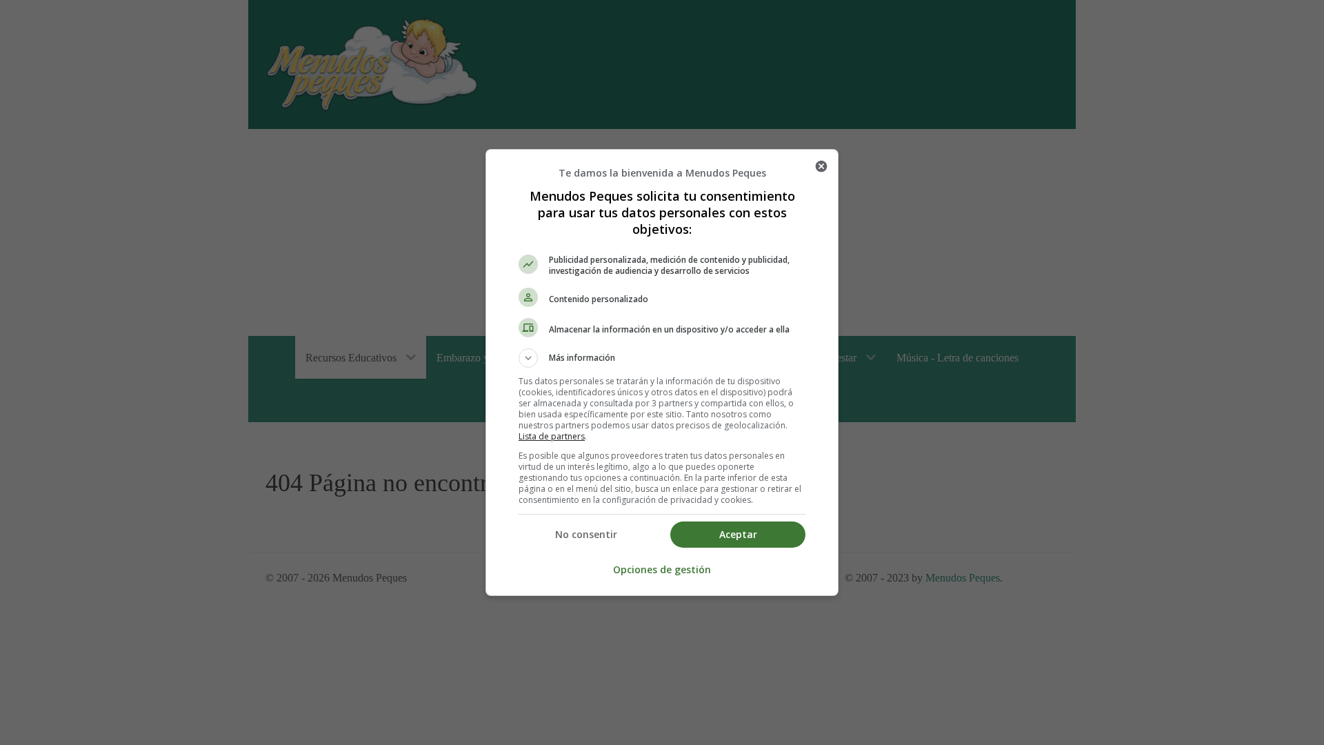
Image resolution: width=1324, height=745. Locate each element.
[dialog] (662, 372)
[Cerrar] (821, 166)
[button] (662, 358)
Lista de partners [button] (552, 436)
